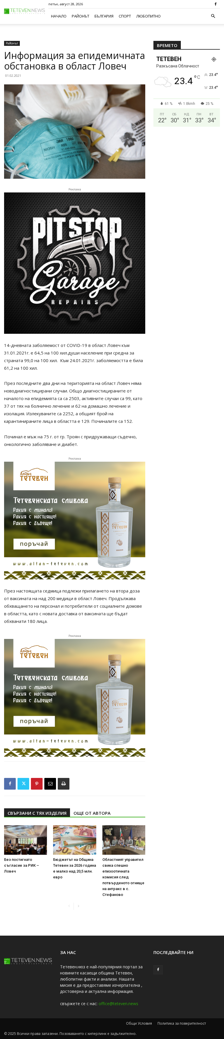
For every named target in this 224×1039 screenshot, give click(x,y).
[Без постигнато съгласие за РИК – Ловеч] (25, 840)
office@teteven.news (118, 1003)
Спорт (125, 16)
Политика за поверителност (182, 1023)
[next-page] (78, 906)
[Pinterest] (37, 784)
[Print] (63, 784)
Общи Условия (139, 1023)
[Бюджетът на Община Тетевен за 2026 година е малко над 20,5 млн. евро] (74, 840)
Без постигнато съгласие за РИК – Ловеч (21, 865)
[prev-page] (69, 906)
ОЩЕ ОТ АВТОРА (92, 813)
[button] (213, 16)
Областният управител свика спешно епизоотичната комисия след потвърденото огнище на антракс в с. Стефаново (123, 877)
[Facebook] (215, 4)
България (103, 16)
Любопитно (148, 16)
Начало (58, 16)
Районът (80, 16)
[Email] (50, 784)
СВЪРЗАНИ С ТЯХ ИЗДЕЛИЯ (37, 813)
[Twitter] (23, 784)
